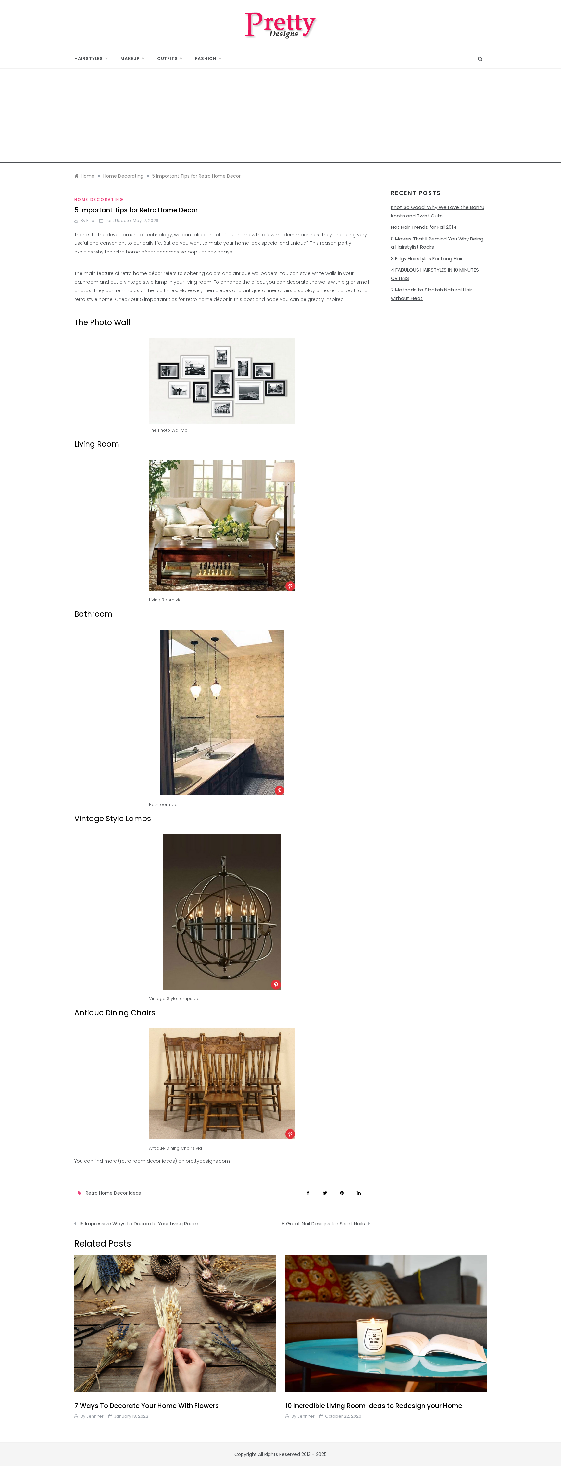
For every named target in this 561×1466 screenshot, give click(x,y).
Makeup (130, 58)
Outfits (167, 58)
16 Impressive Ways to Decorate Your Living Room (138, 1223)
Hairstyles (88, 58)
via (184, 430)
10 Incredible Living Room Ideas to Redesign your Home (373, 1405)
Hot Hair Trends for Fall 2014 (423, 227)
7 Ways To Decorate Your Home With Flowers (146, 1405)
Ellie (90, 220)
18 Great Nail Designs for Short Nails (322, 1223)
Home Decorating (99, 199)
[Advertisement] (280, 117)
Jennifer (95, 1416)
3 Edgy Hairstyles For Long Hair (427, 258)
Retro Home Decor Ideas (113, 1193)
